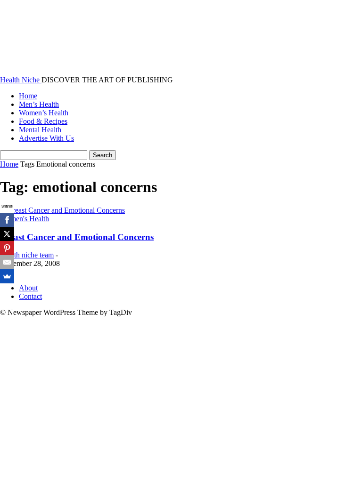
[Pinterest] (7, 248)
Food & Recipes (43, 121)
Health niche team (27, 255)
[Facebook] (7, 220)
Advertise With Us (46, 138)
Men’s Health (39, 104)
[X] (7, 234)
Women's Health (24, 219)
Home (28, 96)
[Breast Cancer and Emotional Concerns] (62, 210)
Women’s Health (43, 113)
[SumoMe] (7, 276)
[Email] (7, 262)
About (28, 288)
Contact (30, 296)
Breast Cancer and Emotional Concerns (77, 237)
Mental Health (40, 130)
